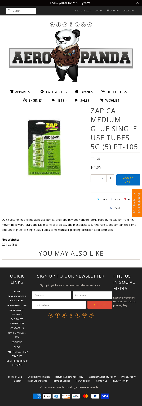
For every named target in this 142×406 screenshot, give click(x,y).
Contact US (102, 380)
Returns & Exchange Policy (69, 376)
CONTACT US (17, 328)
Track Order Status (37, 380)
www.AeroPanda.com (58, 387)
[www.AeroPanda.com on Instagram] (83, 24)
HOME (17, 291)
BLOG (17, 347)
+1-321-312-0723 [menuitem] (82, 10)
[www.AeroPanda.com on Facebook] (58, 24)
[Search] (9, 11)
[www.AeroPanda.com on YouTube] (65, 24)
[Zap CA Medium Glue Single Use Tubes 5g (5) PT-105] (44, 148)
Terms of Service (61, 380)
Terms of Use (15, 376)
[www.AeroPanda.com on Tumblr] (77, 24)
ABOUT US (17, 342)
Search (17, 380)
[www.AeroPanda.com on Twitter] (52, 24)
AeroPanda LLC (94, 387)
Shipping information (39, 376)
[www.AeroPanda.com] (71, 56)
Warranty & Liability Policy (102, 376)
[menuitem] (21, 91)
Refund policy (83, 380)
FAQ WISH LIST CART (17, 305)
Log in (99, 10)
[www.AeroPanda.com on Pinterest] (71, 24)
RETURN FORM (120, 380)
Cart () (114, 10)
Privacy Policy (128, 376)
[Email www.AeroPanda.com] (89, 24)
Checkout (128, 10)
